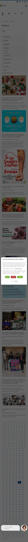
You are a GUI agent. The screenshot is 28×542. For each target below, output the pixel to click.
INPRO (16, 281)
